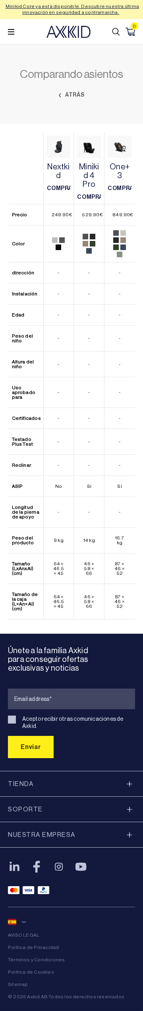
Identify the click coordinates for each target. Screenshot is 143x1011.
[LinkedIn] (14, 866)
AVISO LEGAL (23, 935)
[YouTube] (81, 866)
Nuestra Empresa (41, 834)
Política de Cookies (31, 972)
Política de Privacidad (33, 947)
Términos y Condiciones (36, 959)
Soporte (25, 809)
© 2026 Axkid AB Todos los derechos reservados (66, 996)
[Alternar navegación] (11, 31)
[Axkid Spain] (68, 31)
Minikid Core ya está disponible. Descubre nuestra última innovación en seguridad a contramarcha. (72, 9)
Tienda (20, 784)
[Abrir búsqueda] (116, 31)
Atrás (74, 94)
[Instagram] (58, 866)
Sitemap (18, 984)
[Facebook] (36, 866)
